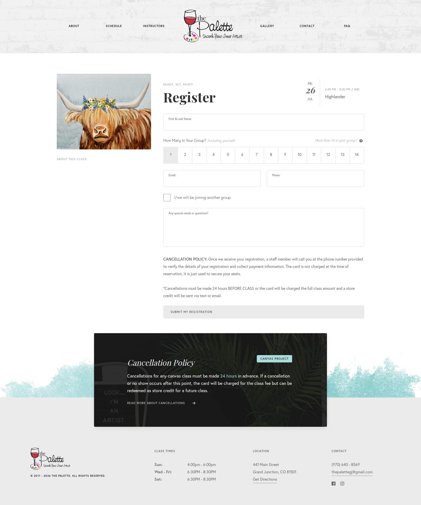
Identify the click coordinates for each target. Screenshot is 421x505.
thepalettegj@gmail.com (352, 471)
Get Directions (265, 479)
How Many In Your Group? (260, 140)
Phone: (276, 175)
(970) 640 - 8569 (346, 464)
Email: (172, 175)
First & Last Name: (180, 119)
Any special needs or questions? (188, 213)
